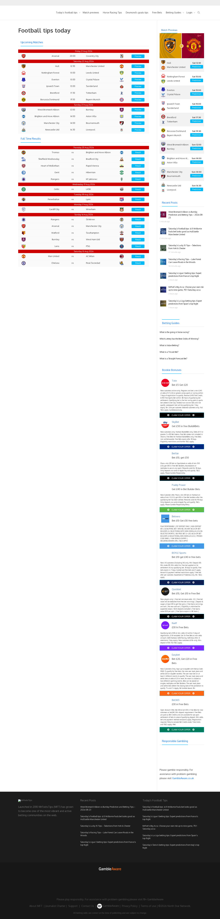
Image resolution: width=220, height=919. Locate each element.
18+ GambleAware (153, 899)
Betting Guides (174, 12)
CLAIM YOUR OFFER (181, 415)
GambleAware (110, 905)
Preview (138, 56)
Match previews (91, 12)
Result (138, 152)
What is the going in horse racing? (174, 332)
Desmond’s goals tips (137, 12)
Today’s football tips (67, 12)
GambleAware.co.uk (183, 778)
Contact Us (87, 905)
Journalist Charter (55, 905)
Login (190, 12)
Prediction (196, 66)
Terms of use (148, 905)
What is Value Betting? (169, 345)
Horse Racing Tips (112, 12)
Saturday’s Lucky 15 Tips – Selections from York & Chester (105, 826)
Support (73, 905)
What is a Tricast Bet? (169, 352)
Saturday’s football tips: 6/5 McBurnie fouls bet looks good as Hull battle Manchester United (185, 231)
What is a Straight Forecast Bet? (173, 358)
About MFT (35, 905)
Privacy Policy (130, 905)
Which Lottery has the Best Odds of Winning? (179, 339)
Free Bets (157, 12)
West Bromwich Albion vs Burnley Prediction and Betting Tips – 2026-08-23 (185, 215)
